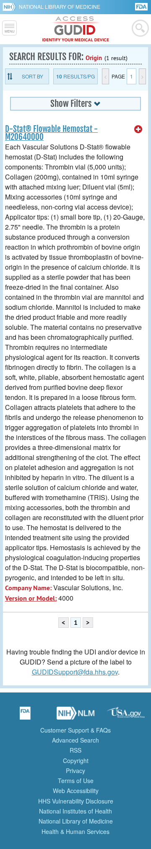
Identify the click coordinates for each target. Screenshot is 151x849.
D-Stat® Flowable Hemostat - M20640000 (51, 133)
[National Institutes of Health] (11, 7)
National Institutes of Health (75, 811)
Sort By (32, 76)
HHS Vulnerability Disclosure (75, 801)
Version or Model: (31, 598)
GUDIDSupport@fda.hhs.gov (75, 672)
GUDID (75, 29)
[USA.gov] (126, 716)
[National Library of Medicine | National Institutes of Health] (75, 716)
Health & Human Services (75, 831)
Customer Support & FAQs (75, 730)
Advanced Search (75, 740)
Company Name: (28, 588)
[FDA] (142, 6)
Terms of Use (76, 780)
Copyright (76, 760)
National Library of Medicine (59, 6)
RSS (75, 750)
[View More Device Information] (138, 129)
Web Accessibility (76, 790)
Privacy (75, 770)
